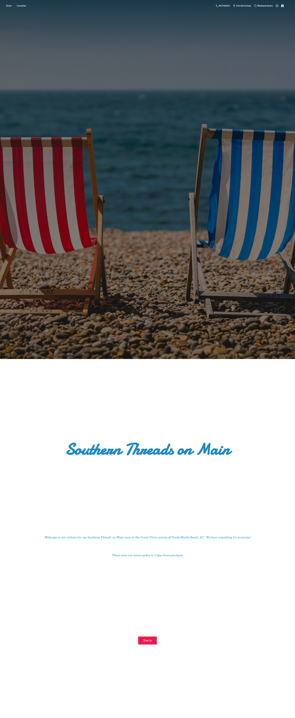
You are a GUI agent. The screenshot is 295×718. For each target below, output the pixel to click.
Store (9, 5)
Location (21, 5)
